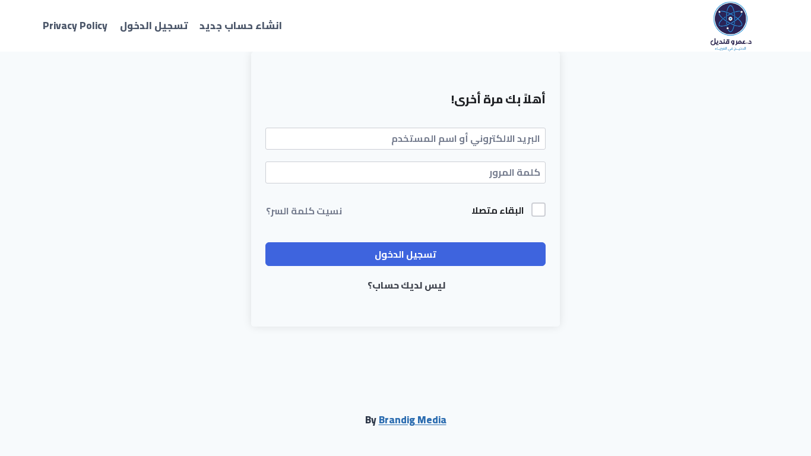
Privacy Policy (75, 25)
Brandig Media (412, 419)
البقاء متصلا (497, 210)
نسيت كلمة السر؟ (304, 211)
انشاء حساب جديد (240, 25)
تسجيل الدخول (154, 25)
